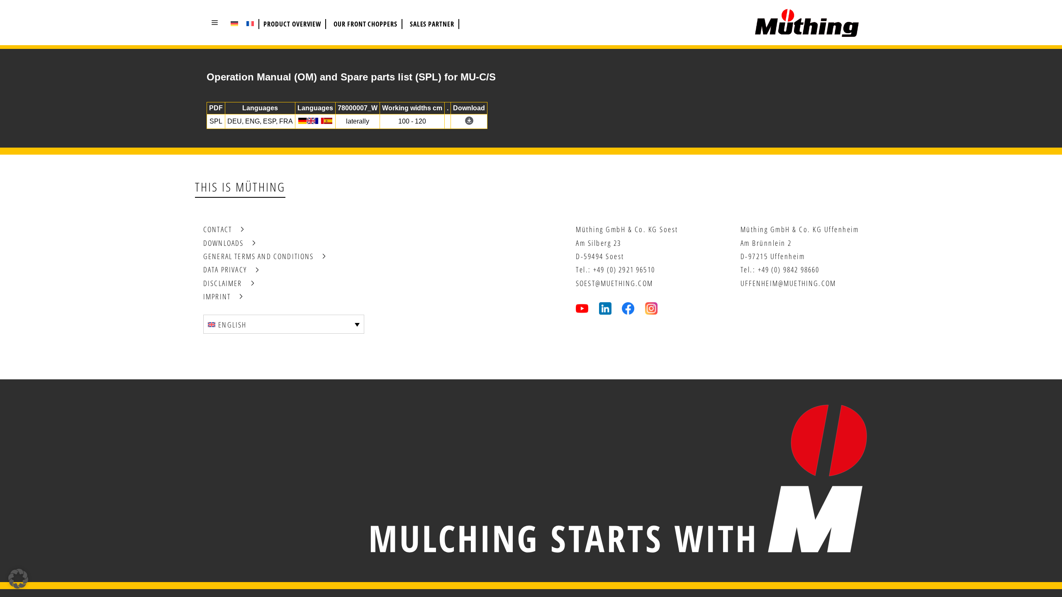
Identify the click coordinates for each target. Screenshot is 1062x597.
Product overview (292, 24)
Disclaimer (222, 283)
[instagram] (651, 308)
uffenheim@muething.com (788, 283)
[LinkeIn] (605, 308)
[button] (214, 22)
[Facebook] (628, 308)
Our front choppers (365, 24)
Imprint (217, 296)
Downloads (223, 243)
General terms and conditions (258, 256)
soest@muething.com (614, 283)
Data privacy (225, 269)
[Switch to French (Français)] (250, 23)
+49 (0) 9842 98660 (789, 269)
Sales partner (432, 24)
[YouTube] (582, 308)
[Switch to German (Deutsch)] (234, 23)
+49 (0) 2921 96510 (624, 269)
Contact (217, 229)
